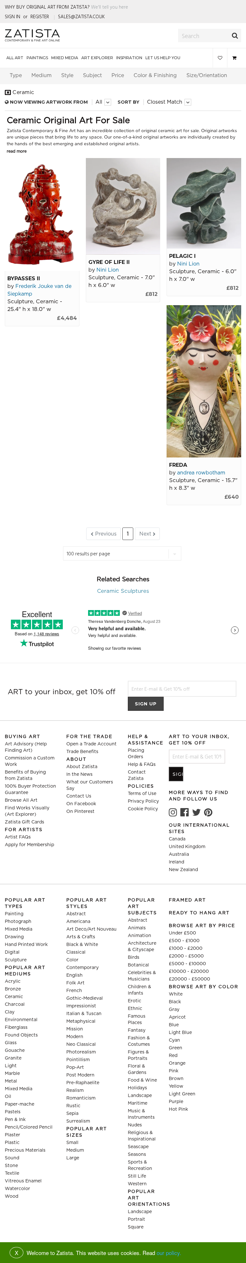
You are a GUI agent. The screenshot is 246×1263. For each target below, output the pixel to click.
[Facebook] (184, 812)
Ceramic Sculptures (123, 591)
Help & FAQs (142, 764)
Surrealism (78, 1121)
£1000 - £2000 (185, 948)
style (67, 75)
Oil (8, 1096)
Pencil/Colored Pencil (29, 1127)
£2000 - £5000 (186, 956)
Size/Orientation (206, 75)
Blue (174, 1025)
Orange (177, 1063)
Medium (75, 1150)
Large (72, 1158)
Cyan (174, 1040)
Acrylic (12, 981)
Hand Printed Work (26, 944)
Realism (75, 1090)
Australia (179, 854)
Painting (14, 914)
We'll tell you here (109, 7)
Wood (11, 1196)
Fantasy (136, 1030)
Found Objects (21, 1035)
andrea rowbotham (201, 472)
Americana (78, 921)
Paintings (37, 57)
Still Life (137, 1176)
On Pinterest (80, 811)
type (16, 75)
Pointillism (78, 1060)
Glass (11, 1043)
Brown (176, 1078)
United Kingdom (187, 847)
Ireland (176, 862)
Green (175, 1048)
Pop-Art (75, 1067)
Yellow (176, 1086)
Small (72, 1142)
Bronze (13, 989)
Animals (137, 928)
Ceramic (14, 997)
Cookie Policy (143, 809)
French (74, 991)
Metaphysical (80, 1021)
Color (72, 960)
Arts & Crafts (80, 937)
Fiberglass (16, 1027)
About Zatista (81, 767)
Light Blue (180, 1032)
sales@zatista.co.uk (81, 16)
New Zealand (183, 870)
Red (173, 1055)
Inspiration (129, 57)
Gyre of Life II (109, 262)
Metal (11, 1081)
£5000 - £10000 (187, 964)
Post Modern (80, 1075)
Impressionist (81, 1006)
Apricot (177, 1017)
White (176, 994)
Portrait (136, 1219)
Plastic (12, 1142)
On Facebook (81, 804)
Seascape (138, 1147)
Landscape (140, 1095)
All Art (14, 57)
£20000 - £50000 (189, 979)
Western (137, 1184)
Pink (173, 1071)
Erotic (134, 1001)
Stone (11, 1166)
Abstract (76, 914)
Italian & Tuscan (84, 1014)
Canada (177, 839)
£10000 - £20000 (189, 971)
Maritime (137, 1103)
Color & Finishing (155, 75)
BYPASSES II (23, 278)
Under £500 (182, 933)
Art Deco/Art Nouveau (91, 929)
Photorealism (81, 1052)
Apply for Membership (29, 845)
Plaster (12, 1135)
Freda (178, 465)
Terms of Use (142, 793)
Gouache (15, 1050)
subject (92, 75)
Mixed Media (64, 57)
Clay (9, 1012)
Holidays (137, 1088)
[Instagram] (173, 812)
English (74, 975)
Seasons (137, 1154)
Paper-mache (19, 1104)
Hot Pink (178, 1109)
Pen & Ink (15, 1119)
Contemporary (82, 967)
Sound (12, 1158)
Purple (176, 1102)
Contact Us (78, 796)
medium (41, 75)
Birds (133, 957)
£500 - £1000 (184, 941)
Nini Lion (107, 270)
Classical (76, 952)
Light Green (182, 1094)
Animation (139, 935)
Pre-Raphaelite (82, 1083)
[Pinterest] (208, 812)
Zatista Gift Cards (24, 822)
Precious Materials (25, 1150)
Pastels (12, 1112)
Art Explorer (97, 57)
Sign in (12, 16)
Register (39, 16)
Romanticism (80, 1098)
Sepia (72, 1113)
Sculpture (16, 960)
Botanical (138, 965)
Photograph (18, 921)
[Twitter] (196, 812)
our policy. (169, 1253)
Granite (13, 1058)
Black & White (82, 944)
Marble (12, 1073)
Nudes (135, 1125)
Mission (74, 1029)
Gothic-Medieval (84, 998)
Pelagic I (182, 256)
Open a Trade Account (91, 744)
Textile (12, 1173)
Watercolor (17, 1189)
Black (175, 1002)
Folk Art (75, 983)
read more (17, 151)
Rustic (73, 1106)
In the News (79, 774)
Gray (174, 1009)
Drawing (14, 937)
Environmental (21, 1020)
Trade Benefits (82, 752)
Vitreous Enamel (23, 1181)
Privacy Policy (143, 801)
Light (11, 1066)
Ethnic (135, 1008)
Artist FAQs (18, 837)
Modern (74, 1037)
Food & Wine (142, 1080)
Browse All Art (21, 800)
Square (136, 1227)
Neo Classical (81, 1044)
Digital (12, 952)
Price (117, 75)
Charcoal (15, 1004)
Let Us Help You (162, 57)
